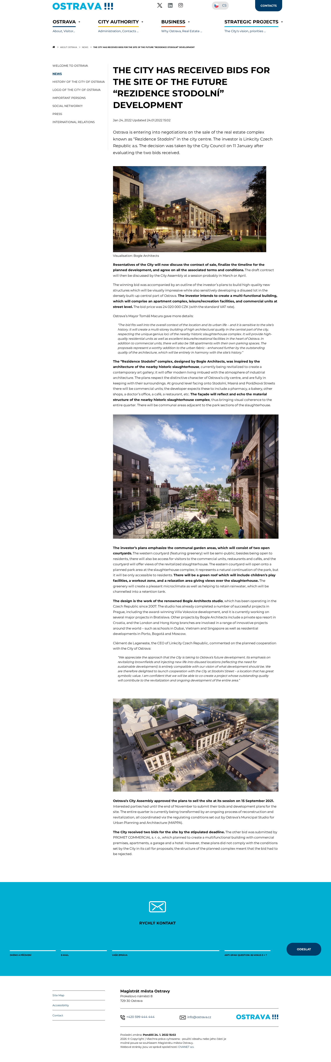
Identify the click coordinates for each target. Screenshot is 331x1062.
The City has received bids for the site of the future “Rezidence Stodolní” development (144, 47)
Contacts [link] (269, 5)
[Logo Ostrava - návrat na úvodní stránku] (82, 9)
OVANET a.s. (186, 1047)
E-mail (65, 955)
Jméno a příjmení (20, 955)
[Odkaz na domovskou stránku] (53, 47)
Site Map (58, 995)
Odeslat (304, 949)
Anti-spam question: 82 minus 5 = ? (245, 955)
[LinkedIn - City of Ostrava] (170, 6)
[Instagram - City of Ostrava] (180, 6)
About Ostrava (68, 47)
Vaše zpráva (119, 955)
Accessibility (60, 1005)
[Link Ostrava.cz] (257, 1017)
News (85, 47)
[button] (64, 26)
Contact (57, 1015)
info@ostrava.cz (199, 1017)
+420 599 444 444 (140, 1017)
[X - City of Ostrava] (160, 6)
